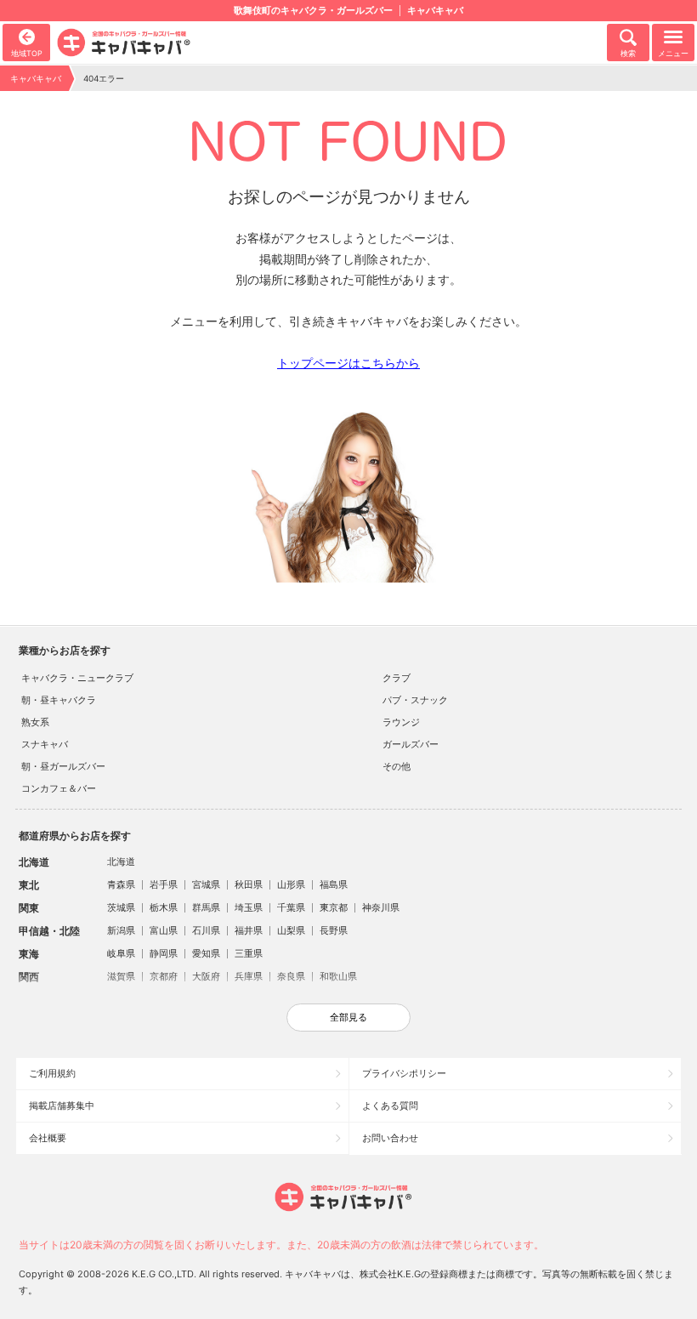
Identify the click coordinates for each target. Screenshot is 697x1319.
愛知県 (206, 953)
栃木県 (164, 907)
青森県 (121, 884)
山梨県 (291, 930)
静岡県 (164, 953)
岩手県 (164, 884)
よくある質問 (390, 1105)
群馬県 (206, 907)
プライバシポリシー (404, 1073)
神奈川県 (381, 907)
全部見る (348, 1017)
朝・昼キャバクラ (58, 700)
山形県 (291, 884)
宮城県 (206, 884)
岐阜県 (121, 953)
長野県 (334, 930)
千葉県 (291, 907)
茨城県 (121, 907)
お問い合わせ (390, 1138)
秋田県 (249, 884)
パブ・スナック (415, 700)
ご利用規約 (52, 1073)
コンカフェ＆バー (58, 788)
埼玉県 (249, 907)
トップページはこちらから (348, 362)
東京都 (334, 907)
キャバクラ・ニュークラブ (77, 678)
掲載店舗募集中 (61, 1105)
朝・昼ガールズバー (63, 766)
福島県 (334, 884)
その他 (396, 766)
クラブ (396, 678)
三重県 (249, 953)
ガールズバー (410, 744)
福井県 (249, 930)
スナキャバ (44, 744)
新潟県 (121, 930)
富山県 (164, 930)
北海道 (121, 861)
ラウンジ (401, 722)
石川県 (206, 930)
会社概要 (47, 1138)
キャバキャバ (35, 78)
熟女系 (35, 722)
